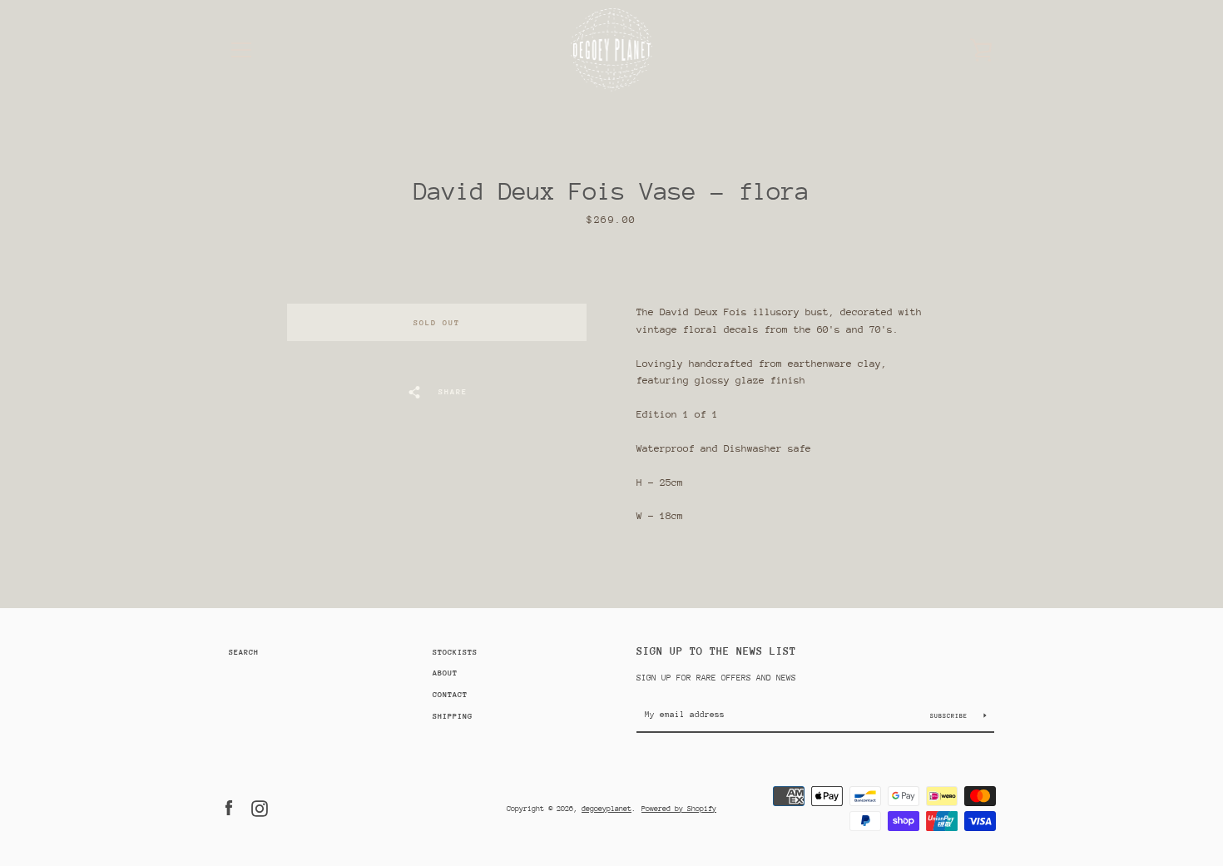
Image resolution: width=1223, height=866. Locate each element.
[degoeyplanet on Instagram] (259, 807)
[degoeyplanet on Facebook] (228, 807)
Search (244, 651)
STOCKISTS (455, 651)
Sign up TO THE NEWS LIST (716, 651)
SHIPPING (453, 715)
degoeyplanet (606, 808)
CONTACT (450, 694)
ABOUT (445, 672)
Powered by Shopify (678, 808)
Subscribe (951, 716)
